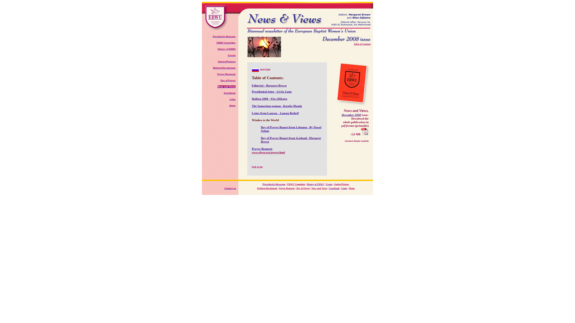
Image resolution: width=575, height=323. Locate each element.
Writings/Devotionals (267, 188)
